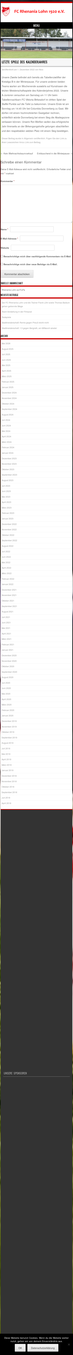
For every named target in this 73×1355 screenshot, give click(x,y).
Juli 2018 (6, 797)
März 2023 (7, 507)
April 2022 (6, 567)
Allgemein (28, 138)
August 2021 (7, 611)
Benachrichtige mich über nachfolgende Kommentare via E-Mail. (37, 256)
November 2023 (9, 463)
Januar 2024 (7, 452)
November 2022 (9, 529)
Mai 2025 (6, 365)
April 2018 (6, 803)
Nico (41, 69)
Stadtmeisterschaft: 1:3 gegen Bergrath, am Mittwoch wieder (29, 328)
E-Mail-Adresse (9, 238)
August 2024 (7, 414)
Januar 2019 (7, 770)
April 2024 (6, 436)
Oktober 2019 (8, 731)
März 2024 (7, 441)
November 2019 (9, 726)
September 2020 (9, 671)
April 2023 (6, 502)
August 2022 (7, 545)
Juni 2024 (6, 425)
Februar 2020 (8, 710)
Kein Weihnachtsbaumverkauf (17, 153)
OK (20, 1348)
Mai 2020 (6, 693)
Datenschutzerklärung (43, 1348)
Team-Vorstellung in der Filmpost (17, 311)
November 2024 (9, 398)
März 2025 (7, 376)
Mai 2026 (6, 343)
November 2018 (9, 781)
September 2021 (9, 606)
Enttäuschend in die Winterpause (54, 153)
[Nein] (68, 1344)
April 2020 (6, 699)
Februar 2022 (8, 578)
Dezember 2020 (9, 655)
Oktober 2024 (8, 403)
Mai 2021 (6, 628)
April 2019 (6, 759)
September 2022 (9, 540)
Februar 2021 (8, 644)
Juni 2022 (6, 556)
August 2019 (7, 742)
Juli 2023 (6, 485)
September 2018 (9, 792)
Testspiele (6, 317)
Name (4, 229)
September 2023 (9, 474)
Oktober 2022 (8, 535)
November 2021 (9, 595)
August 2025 (7, 348)
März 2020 (7, 704)
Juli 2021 (6, 617)
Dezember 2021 (9, 589)
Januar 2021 (7, 649)
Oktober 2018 (8, 786)
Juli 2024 (6, 419)
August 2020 (7, 677)
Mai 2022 (6, 562)
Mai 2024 (6, 431)
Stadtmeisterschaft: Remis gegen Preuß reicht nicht (25, 322)
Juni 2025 (6, 359)
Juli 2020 (6, 682)
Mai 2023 (6, 496)
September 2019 (9, 737)
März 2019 (7, 764)
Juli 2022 (6, 551)
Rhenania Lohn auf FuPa (13, 289)
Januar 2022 (7, 584)
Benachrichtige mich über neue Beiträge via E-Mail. (31, 264)
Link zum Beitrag (32, 142)
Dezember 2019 (9, 721)
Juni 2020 (6, 688)
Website (5, 247)
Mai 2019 (6, 753)
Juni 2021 (6, 622)
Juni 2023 (6, 491)
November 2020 (9, 660)
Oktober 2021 (8, 600)
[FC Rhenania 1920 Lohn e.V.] (36, 11)
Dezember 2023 (9, 458)
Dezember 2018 (9, 775)
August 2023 (7, 480)
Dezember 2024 (9, 392)
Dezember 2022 (9, 524)
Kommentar (7, 181)
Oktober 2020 (8, 666)
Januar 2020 (7, 715)
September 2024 (9, 409)
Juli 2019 (6, 748)
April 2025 (6, 370)
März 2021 (7, 638)
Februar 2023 (8, 513)
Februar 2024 (8, 447)
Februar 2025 (8, 381)
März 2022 (7, 573)
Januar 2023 (7, 518)
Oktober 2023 (8, 469)
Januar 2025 (7, 387)
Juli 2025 (6, 354)
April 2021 (6, 633)
